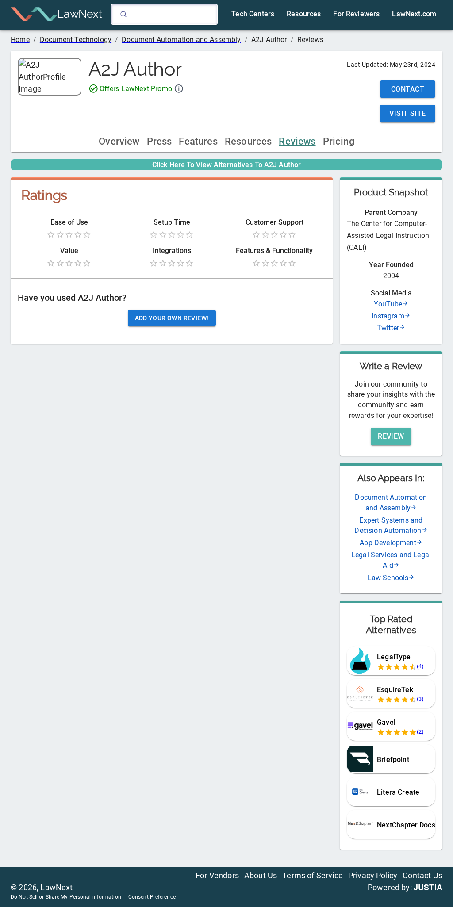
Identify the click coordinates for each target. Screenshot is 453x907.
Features (198, 141)
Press (159, 141)
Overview (119, 141)
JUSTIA (428, 887)
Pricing (338, 141)
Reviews (297, 141)
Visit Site (407, 113)
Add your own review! (172, 317)
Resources (248, 141)
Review (391, 436)
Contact (407, 89)
